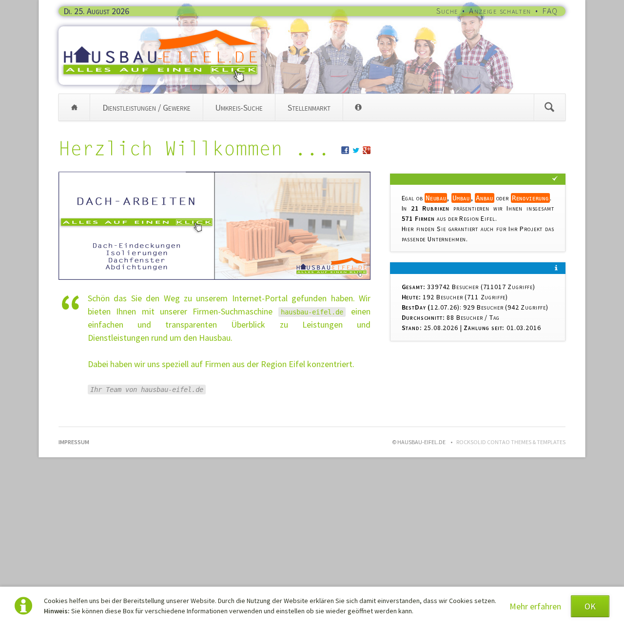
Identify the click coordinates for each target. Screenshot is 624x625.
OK (590, 606)
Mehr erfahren (535, 606)
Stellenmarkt (309, 107)
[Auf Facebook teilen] (345, 150)
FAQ (550, 10)
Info (358, 107)
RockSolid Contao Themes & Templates (511, 442)
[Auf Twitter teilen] (356, 150)
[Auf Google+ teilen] (366, 150)
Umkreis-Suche (239, 107)
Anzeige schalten (500, 10)
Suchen (549, 107)
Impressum (73, 442)
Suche (447, 10)
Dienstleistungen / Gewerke (146, 107)
